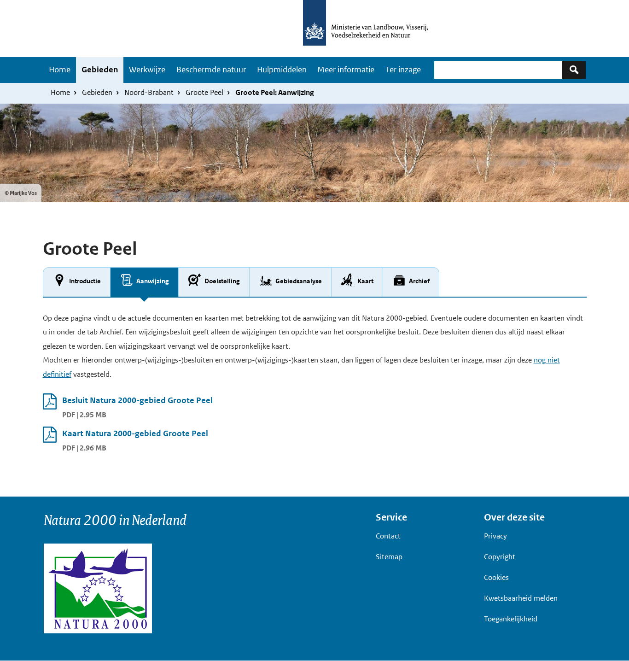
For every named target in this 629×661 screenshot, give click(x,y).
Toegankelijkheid (510, 619)
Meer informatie (345, 69)
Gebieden (100, 69)
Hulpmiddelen (282, 69)
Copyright (499, 557)
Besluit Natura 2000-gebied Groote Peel (137, 400)
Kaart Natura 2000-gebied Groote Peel (135, 433)
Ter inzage (403, 69)
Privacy (495, 536)
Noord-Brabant (149, 92)
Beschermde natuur (211, 69)
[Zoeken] (574, 69)
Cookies (496, 577)
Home (59, 69)
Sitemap (389, 557)
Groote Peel (204, 92)
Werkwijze (147, 69)
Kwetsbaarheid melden (521, 598)
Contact (388, 536)
